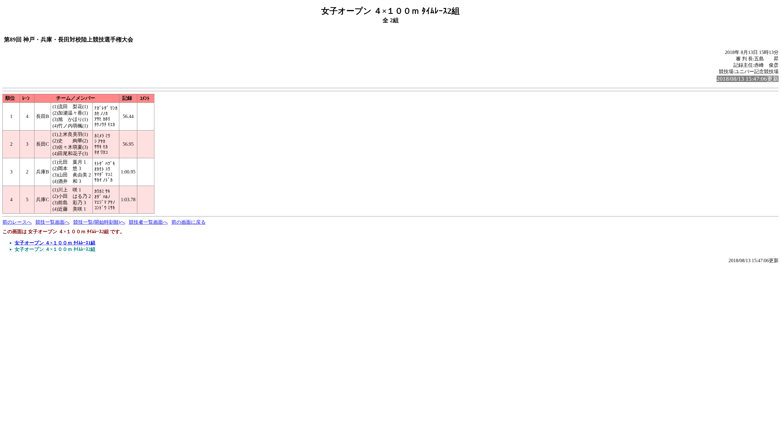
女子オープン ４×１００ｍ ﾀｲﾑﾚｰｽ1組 (55, 242)
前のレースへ (17, 222)
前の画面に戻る (188, 222)
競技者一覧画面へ (148, 222)
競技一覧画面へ (52, 222)
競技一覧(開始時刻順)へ (99, 222)
